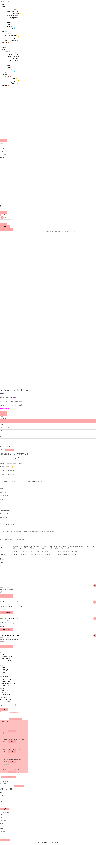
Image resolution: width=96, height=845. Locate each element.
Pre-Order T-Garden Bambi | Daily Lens (12, 729)
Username (2, 817)
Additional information (12, 463)
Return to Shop (15, 719)
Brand (20, 463)
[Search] (3, 140)
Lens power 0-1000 (28, 458)
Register (5, 840)
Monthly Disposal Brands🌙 (12, 37)
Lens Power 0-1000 (10, 19)
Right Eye (2, 436)
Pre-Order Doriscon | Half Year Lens (12, 770)
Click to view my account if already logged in (48, 842)
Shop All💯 (8, 8)
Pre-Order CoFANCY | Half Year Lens (12, 759)
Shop (4, 6)
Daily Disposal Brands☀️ (11, 35)
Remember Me (5, 806)
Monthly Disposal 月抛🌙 (13, 11)
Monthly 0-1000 (37, 458)
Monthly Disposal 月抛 (55, 231)
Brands (5, 31)
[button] (48, 46)
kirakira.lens (4, 1)
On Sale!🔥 (6, 42)
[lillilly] (5, 570)
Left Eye (2, 430)
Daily (8, 20)
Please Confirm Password (6, 834)
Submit (19, 786)
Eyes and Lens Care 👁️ (12, 17)
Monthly (9, 22)
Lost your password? (5, 812)
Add (12, 731)
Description (2, 463)
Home (4, 4)
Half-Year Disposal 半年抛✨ (14, 13)
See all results (6, 229)
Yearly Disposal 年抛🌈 (12, 15)
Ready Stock (8, 29)
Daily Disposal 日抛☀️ (12, 10)
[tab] (2, 463)
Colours (2, 424)
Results (5, 226)
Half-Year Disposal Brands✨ (12, 38)
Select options (6, 596)
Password (2, 801)
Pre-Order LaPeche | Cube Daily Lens (12, 749)
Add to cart (9, 449)
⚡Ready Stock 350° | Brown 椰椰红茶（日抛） (14, 739)
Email (1, 796)
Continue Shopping (8, 776)
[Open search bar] (0, 134)
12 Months (9, 26)
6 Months (9, 24)
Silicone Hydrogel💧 (10, 28)
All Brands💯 (8, 33)
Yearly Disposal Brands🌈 (11, 40)
